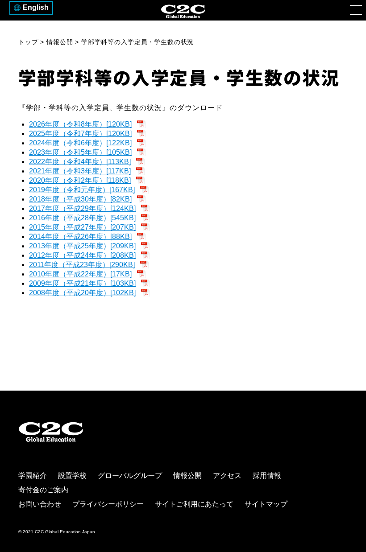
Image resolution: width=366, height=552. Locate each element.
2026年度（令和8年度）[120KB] (80, 124)
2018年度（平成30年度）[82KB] (80, 199)
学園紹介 (32, 475)
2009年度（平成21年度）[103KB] (82, 283)
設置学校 (72, 475)
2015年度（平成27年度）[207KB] (82, 227)
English (36, 7)
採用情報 (267, 475)
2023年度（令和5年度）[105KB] (80, 152)
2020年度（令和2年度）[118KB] (80, 180)
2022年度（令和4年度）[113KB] (80, 161)
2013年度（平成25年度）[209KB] (82, 246)
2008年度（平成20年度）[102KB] (82, 293)
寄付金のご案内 (43, 490)
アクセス (227, 475)
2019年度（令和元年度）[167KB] (82, 190)
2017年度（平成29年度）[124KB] (82, 208)
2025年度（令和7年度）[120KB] (80, 133)
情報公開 (187, 475)
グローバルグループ (130, 475)
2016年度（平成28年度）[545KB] (82, 218)
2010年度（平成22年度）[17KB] (80, 274)
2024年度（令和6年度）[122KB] (80, 143)
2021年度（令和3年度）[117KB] (80, 171)
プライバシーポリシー (108, 504)
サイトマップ (266, 504)
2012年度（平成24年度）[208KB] (82, 255)
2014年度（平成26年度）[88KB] (80, 236)
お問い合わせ (39, 504)
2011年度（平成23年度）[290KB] (82, 264)
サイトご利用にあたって (194, 504)
